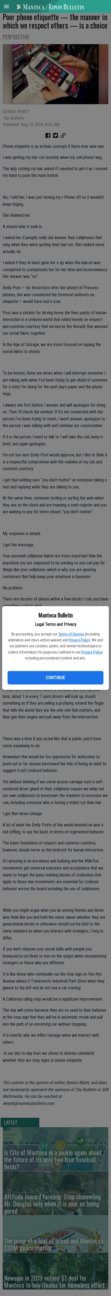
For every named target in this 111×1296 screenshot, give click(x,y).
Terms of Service (71, 634)
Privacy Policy (79, 640)
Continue (55, 677)
